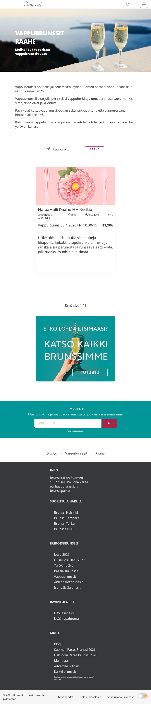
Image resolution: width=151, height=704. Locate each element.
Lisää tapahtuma (66, 618)
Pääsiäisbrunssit (66, 571)
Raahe (94, 149)
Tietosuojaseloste (78, 431)
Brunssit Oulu (64, 529)
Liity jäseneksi (64, 613)
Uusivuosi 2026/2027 (69, 560)
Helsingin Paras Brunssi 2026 (75, 655)
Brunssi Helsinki (66, 512)
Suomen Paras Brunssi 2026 (75, 649)
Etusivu (51, 453)
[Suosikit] (128, 4)
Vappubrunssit (76, 453)
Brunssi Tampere (66, 518)
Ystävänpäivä (63, 565)
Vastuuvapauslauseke (120, 696)
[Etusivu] (33, 4)
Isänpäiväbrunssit (67, 587)
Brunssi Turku (64, 523)
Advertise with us (67, 666)
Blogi (58, 644)
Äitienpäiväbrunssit (68, 582)
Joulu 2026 (61, 554)
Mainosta (61, 660)
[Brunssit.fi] (75, 348)
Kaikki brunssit (65, 671)
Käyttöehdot (65, 696)
